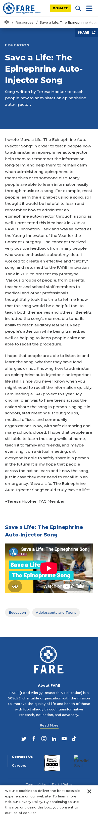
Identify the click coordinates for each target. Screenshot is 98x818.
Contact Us (22, 757)
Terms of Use (36, 784)
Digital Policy (62, 784)
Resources (24, 22)
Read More (49, 725)
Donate (61, 8)
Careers (19, 765)
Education (17, 612)
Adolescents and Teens (56, 612)
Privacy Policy (30, 802)
